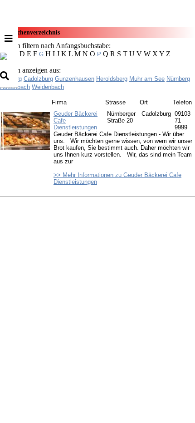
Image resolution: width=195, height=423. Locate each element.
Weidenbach (48, 87)
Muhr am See (147, 78)
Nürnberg (178, 78)
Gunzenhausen (74, 78)
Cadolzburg (38, 78)
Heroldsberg (111, 78)
